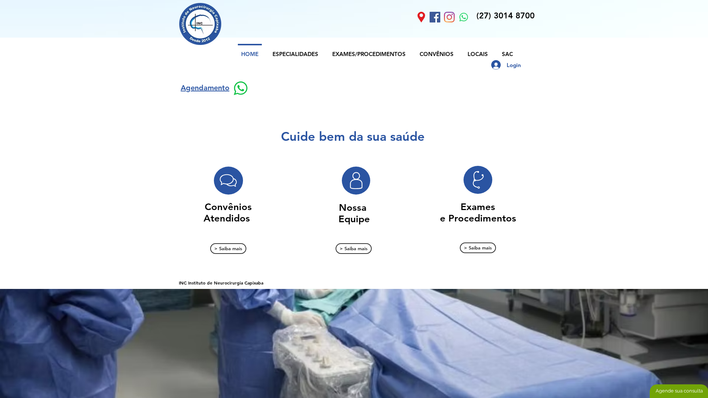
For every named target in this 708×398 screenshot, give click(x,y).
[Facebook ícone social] (435, 17)
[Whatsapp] (463, 17)
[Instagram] (449, 17)
